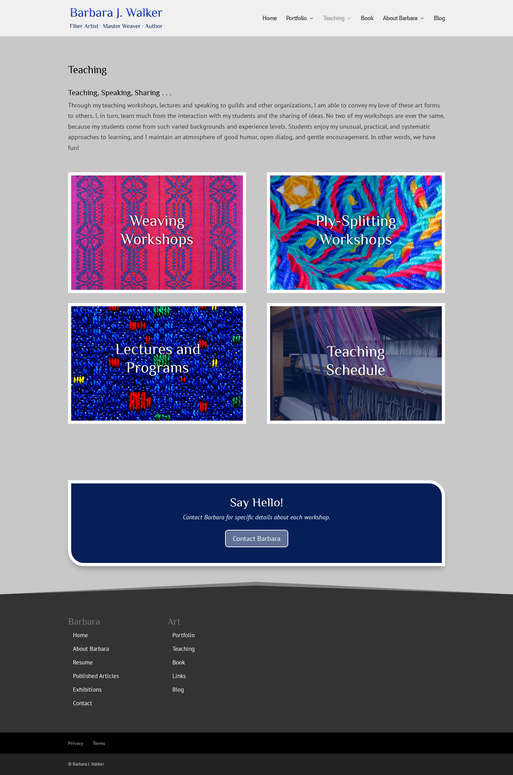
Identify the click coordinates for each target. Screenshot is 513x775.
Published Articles (96, 676)
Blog (439, 19)
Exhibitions (87, 689)
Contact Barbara (257, 538)
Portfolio (296, 19)
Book (367, 19)
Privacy (75, 743)
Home (269, 19)
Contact (82, 703)
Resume (83, 662)
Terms (99, 743)
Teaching (333, 19)
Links (179, 676)
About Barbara (400, 19)
